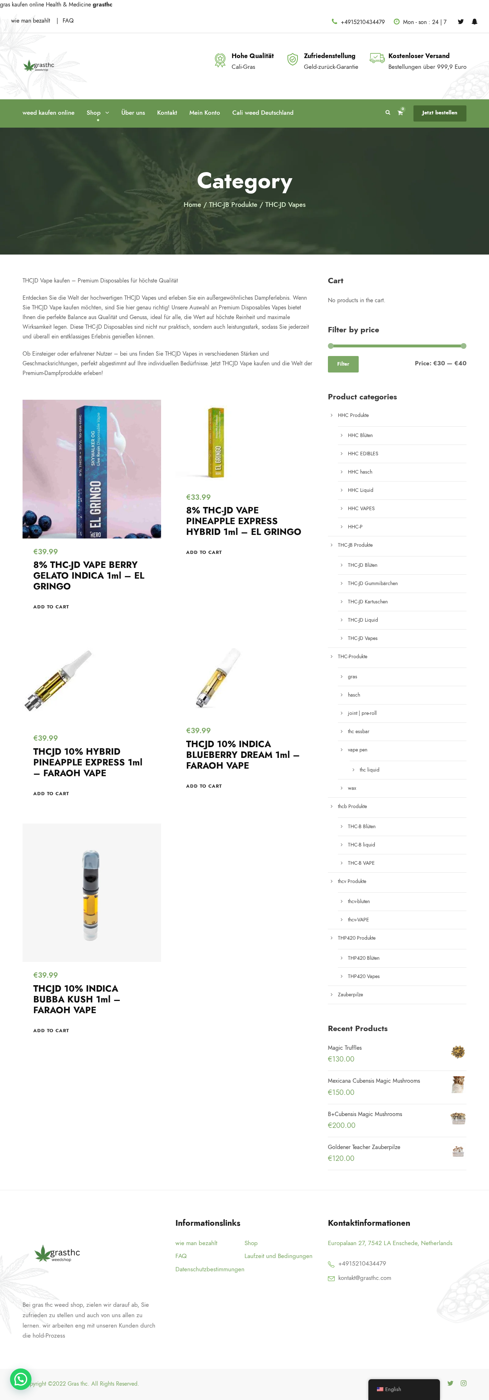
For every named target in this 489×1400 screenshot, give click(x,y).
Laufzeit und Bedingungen (279, 1256)
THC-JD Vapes (363, 638)
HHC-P (355, 526)
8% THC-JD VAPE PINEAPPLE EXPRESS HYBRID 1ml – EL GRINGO (243, 521)
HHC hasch (360, 472)
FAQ (68, 21)
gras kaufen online (22, 5)
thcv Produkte (352, 881)
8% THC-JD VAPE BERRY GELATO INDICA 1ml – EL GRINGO (88, 576)
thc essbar (358, 731)
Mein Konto (204, 112)
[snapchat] (474, 22)
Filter (343, 364)
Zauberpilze (350, 994)
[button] (51, 607)
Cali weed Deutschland (264, 112)
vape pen (357, 749)
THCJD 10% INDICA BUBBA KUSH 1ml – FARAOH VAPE (77, 999)
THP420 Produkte (357, 938)
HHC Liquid (360, 490)
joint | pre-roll (362, 713)
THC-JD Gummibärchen (373, 583)
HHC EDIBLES (363, 453)
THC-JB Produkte (233, 204)
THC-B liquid (361, 844)
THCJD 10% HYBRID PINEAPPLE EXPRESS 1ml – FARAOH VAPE (87, 762)
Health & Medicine (68, 5)
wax (352, 788)
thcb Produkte (352, 806)
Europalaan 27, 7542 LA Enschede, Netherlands (390, 1243)
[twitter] (460, 22)
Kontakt (167, 112)
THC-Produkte (352, 656)
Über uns (133, 112)
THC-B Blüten (362, 826)
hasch (354, 695)
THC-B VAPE (361, 863)
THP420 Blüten (363, 958)
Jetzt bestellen (439, 112)
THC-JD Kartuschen (368, 601)
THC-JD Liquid (363, 620)
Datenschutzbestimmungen (210, 1269)
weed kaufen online (48, 112)
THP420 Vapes (364, 976)
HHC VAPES (361, 508)
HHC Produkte (353, 415)
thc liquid (369, 770)
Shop (94, 112)
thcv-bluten (359, 901)
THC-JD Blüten (362, 565)
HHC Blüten (360, 435)
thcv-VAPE (358, 919)
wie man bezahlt (31, 21)
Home (192, 204)
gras (352, 676)
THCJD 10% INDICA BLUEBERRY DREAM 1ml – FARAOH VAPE (243, 755)
